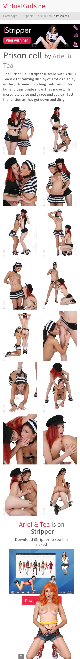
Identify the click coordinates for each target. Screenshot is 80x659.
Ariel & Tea (45, 16)
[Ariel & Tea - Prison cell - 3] (20, 180)
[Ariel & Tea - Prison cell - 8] (60, 284)
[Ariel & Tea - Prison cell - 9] (20, 335)
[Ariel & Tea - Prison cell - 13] (20, 439)
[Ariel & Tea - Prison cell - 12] (60, 387)
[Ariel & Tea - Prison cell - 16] (60, 490)
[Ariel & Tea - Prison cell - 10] (60, 335)
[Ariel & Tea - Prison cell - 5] (20, 232)
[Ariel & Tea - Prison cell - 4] (60, 180)
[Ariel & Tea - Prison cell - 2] (60, 129)
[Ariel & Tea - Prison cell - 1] (20, 129)
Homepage (10, 16)
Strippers (27, 16)
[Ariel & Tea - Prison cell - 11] (20, 387)
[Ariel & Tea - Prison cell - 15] (20, 490)
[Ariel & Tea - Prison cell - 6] (60, 232)
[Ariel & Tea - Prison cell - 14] (60, 439)
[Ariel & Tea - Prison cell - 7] (20, 284)
